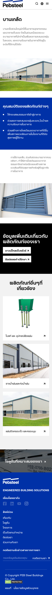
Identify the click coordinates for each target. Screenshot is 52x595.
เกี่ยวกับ (7, 517)
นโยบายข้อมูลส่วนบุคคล (26, 587)
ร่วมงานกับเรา (10, 542)
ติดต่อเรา (7, 537)
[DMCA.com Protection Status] (14, 582)
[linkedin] (12, 503)
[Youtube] (19, 503)
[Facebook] (5, 503)
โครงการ (7, 527)
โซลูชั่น (6, 522)
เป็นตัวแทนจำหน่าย (13, 532)
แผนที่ (8, 587)
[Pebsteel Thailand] (26, 481)
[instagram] (26, 503)
